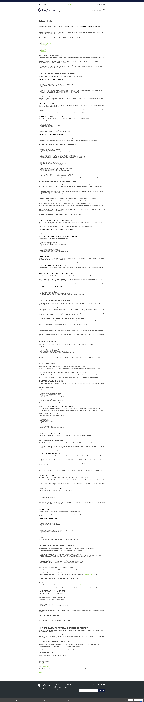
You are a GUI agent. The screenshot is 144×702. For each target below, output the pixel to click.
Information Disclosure (78, 26)
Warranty (44, 4)
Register (39, 4)
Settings (124, 700)
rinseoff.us (43, 52)
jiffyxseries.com (44, 48)
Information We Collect (56, 26)
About (66, 687)
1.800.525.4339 (71, 4)
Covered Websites (47, 26)
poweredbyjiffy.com (44, 45)
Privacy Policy (68, 700)
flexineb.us (43, 50)
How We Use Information (64, 26)
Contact (59, 11)
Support (76, 8)
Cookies (71, 26)
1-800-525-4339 (46, 665)
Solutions (60, 8)
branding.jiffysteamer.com (46, 43)
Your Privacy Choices (86, 26)
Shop (72, 8)
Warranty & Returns (57, 687)
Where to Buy (66, 8)
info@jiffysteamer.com (43, 437)
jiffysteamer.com (44, 42)
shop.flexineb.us (44, 51)
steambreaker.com (44, 44)
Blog (81, 8)
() (103, 11)
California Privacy (93, 26)
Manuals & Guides (68, 684)
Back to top (41, 672)
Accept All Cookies (138, 700)
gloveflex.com (43, 49)
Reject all (130, 700)
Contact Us (99, 26)
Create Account (103, 4)
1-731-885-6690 (45, 666)
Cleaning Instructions (58, 689)
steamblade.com (44, 46)
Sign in (97, 4)
